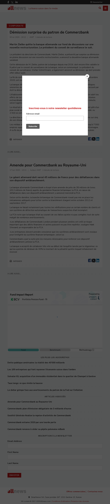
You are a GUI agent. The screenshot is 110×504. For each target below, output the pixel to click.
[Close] (87, 76)
